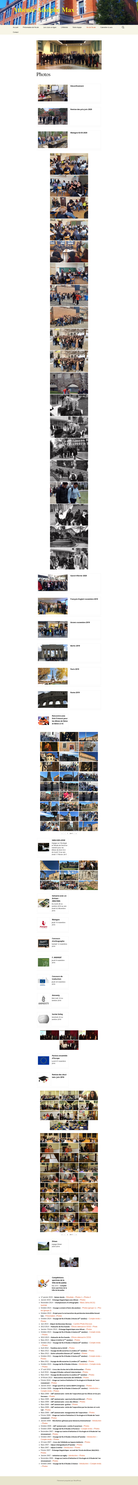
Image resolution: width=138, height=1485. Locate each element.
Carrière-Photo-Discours (82, 1324)
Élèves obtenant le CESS (81, 1327)
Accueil (15, 27)
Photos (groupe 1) (89, 1308)
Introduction (83, 1364)
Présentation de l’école (31, 27)
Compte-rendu (94, 1319)
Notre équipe (77, 27)
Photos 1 (79, 1297)
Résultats (70, 1297)
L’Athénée (64, 27)
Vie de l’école (91, 27)
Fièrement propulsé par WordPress (69, 1480)
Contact (15, 32)
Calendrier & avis (106, 27)
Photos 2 (87, 1297)
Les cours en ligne (49, 27)
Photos (82, 1300)
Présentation (50, 1316)
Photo (95, 1327)
